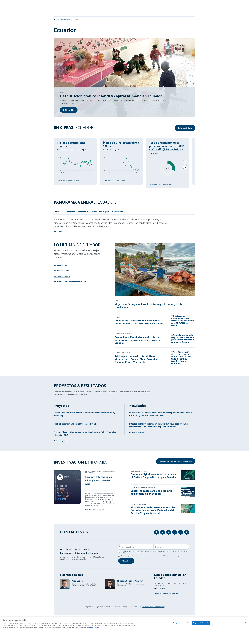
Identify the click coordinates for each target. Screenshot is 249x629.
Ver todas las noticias (61, 270)
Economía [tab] (70, 212)
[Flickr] (174, 532)
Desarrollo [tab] (83, 212)
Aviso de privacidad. (93, 627)
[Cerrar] (246, 623)
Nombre (158, 547)
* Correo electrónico (126, 547)
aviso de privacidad (140, 551)
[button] (185, 167)
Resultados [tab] (117, 212)
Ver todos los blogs (60, 265)
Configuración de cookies (181, 623)
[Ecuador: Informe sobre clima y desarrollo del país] (67, 487)
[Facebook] (156, 532)
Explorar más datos (185, 128)
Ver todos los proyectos (61, 441)
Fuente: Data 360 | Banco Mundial (68, 181)
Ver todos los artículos (62, 276)
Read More (58, 232)
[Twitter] (180, 532)
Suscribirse (127, 561)
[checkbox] (119, 556)
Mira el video (70, 110)
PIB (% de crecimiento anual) (71, 144)
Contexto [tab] (58, 212)
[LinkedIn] (162, 532)
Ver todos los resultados (136, 432)
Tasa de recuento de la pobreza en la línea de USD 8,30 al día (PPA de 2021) (166, 146)
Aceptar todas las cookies (201, 623)
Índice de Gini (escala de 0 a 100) (121, 144)
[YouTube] (168, 532)
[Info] (186, 532)
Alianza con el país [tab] (100, 212)
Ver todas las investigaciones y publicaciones (70, 281)
